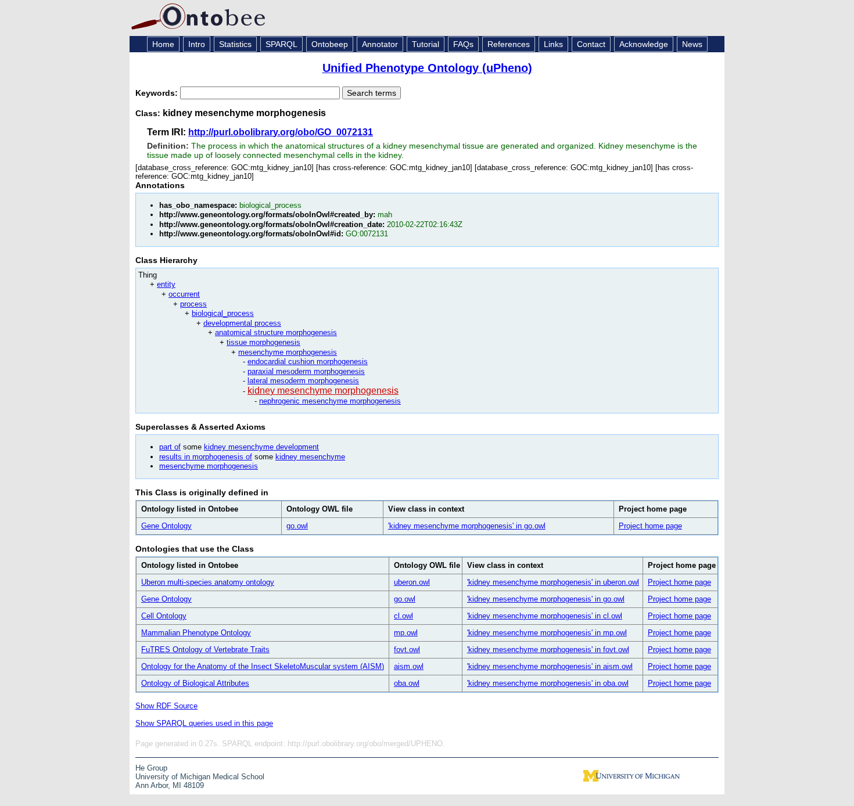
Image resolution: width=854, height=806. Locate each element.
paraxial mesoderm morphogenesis (306, 371)
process (193, 304)
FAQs (463, 44)
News (692, 44)
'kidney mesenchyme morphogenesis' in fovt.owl (548, 649)
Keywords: (157, 93)
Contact (591, 44)
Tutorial (425, 44)
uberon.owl (412, 582)
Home (163, 44)
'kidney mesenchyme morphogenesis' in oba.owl (548, 683)
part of (170, 446)
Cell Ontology (163, 615)
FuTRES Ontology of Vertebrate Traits (205, 649)
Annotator (380, 44)
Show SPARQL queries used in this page (204, 723)
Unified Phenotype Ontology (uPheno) (427, 68)
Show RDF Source (166, 705)
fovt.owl (407, 649)
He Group (151, 768)
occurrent (184, 294)
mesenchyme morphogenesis (287, 352)
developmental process (242, 323)
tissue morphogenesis (263, 342)
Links (553, 44)
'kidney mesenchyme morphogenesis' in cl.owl (544, 615)
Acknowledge (643, 44)
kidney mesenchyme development (261, 446)
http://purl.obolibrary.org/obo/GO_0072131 (280, 132)
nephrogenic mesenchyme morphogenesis (330, 401)
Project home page (650, 525)
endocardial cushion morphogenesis (307, 361)
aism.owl (409, 666)
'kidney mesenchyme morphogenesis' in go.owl (467, 525)
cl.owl (403, 615)
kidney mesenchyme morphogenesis (323, 390)
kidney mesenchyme (310, 456)
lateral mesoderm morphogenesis (303, 380)
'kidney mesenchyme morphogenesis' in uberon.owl (553, 582)
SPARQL (281, 44)
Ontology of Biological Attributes (195, 683)
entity (166, 284)
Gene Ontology (166, 525)
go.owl (297, 525)
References (508, 44)
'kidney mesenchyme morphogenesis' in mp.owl (547, 632)
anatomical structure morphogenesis (276, 332)
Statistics (235, 44)
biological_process (223, 313)
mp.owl (406, 632)
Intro (196, 44)
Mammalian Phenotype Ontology (196, 632)
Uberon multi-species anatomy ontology (207, 582)
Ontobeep (329, 44)
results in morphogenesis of (205, 456)
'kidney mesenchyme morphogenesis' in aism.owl (550, 666)
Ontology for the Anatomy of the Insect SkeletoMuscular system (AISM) (262, 666)
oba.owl (406, 683)
